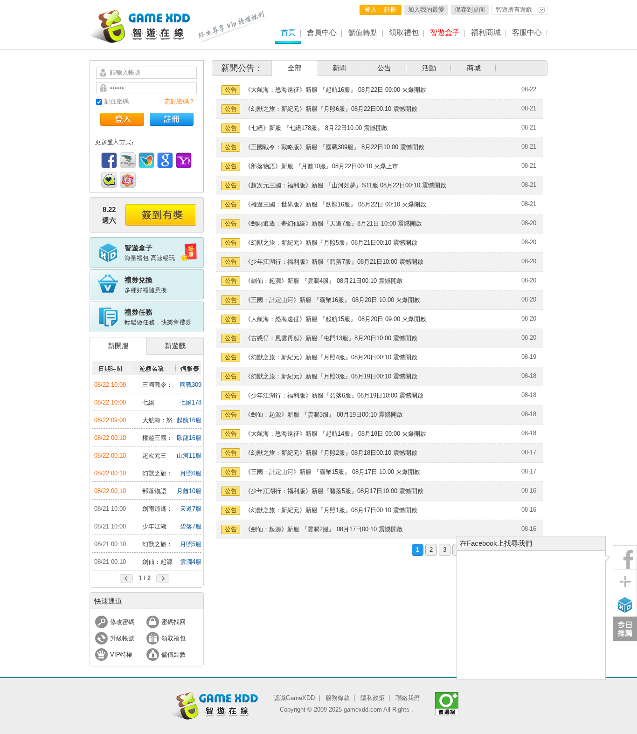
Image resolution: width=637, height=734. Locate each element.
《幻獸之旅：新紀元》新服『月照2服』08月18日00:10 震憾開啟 (331, 452)
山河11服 (189, 455)
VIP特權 (121, 654)
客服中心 (527, 32)
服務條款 (337, 697)
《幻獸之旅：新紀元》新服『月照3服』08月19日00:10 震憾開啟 (331, 376)
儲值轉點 (363, 32)
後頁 (162, 578)
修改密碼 (122, 621)
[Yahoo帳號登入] (184, 160)
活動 (429, 68)
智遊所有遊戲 (514, 9)
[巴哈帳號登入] (128, 160)
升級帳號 (122, 638)
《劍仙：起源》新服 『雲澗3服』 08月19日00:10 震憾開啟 (324, 414)
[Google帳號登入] (165, 160)
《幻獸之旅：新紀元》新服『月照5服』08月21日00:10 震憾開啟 (331, 242)
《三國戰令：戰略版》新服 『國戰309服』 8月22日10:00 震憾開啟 (334, 147)
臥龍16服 (189, 437)
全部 (295, 68)
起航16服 (189, 420)
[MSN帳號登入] (146, 160)
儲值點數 (173, 654)
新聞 (339, 68)
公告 (384, 68)
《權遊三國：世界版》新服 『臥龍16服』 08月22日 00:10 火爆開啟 (335, 204)
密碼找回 (173, 621)
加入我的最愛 (426, 9)
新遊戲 (175, 346)
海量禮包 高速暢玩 (150, 252)
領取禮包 (404, 32)
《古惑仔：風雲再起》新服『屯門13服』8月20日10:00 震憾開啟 (331, 338)
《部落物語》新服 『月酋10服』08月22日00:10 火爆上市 (321, 166)
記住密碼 (116, 101)
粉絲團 (625, 557)
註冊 (390, 9)
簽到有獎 (160, 215)
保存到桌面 (470, 9)
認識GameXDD (294, 697)
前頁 (126, 578)
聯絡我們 (407, 697)
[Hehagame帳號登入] (109, 180)
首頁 (288, 32)
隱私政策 (372, 697)
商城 (474, 68)
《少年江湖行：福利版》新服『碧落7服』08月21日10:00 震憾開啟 (334, 261)
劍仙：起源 (157, 561)
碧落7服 (190, 526)
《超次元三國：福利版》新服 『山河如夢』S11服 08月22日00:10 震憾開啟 (345, 185)
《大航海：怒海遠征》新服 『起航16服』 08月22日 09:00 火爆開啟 (335, 89)
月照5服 (190, 544)
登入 (371, 9)
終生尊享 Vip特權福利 (234, 27)
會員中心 (322, 32)
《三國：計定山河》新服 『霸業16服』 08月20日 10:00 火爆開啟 (332, 299)
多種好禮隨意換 (146, 285)
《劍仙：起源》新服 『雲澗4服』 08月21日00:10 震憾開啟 (324, 280)
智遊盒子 (445, 32)
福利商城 (486, 32)
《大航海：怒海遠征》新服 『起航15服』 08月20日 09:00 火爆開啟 (335, 319)
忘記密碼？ (180, 101)
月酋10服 (189, 490)
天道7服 (190, 508)
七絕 (148, 402)
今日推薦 (625, 629)
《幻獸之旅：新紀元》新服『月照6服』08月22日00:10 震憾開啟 (331, 108)
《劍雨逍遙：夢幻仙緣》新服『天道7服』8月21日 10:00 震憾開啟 (333, 223)
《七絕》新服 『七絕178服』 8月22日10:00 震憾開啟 (316, 127)
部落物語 (154, 490)
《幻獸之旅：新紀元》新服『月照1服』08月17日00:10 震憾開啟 (331, 510)
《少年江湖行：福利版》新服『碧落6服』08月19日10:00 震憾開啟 (334, 395)
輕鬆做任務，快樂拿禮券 (158, 317)
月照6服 (190, 473)
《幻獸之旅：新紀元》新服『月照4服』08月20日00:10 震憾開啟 (331, 357)
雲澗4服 (190, 561)
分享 (625, 581)
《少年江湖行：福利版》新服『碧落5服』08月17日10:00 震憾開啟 (334, 490)
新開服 (118, 346)
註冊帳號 (172, 119)
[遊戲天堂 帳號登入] (128, 180)
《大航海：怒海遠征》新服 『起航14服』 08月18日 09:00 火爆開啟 (335, 433)
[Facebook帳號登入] (109, 160)
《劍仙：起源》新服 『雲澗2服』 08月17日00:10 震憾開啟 (324, 529)
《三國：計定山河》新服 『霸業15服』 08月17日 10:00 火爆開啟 (332, 471)
